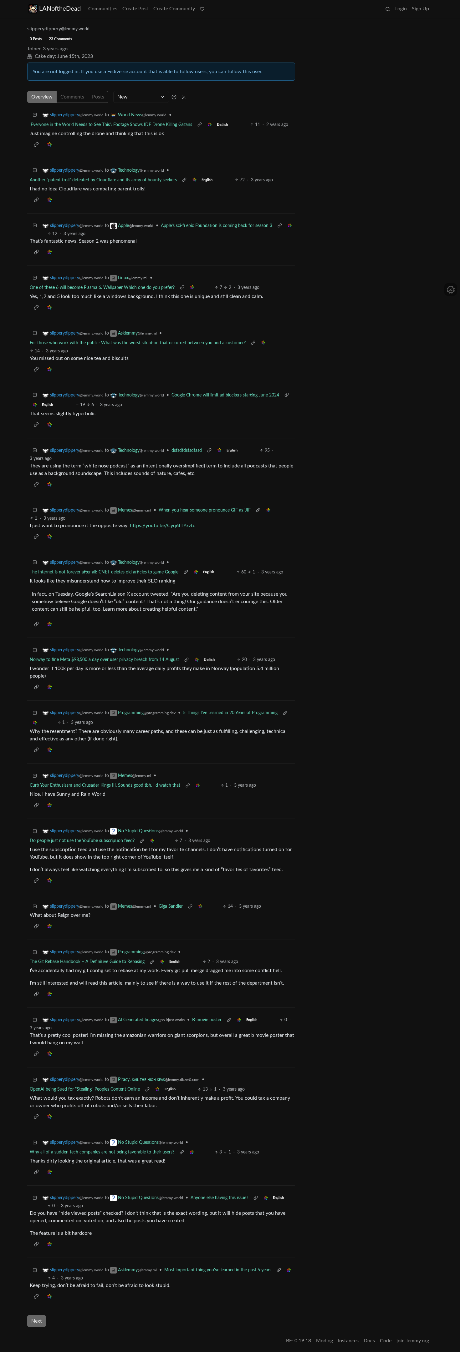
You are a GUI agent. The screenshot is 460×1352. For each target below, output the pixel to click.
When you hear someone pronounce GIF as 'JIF (205, 510)
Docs (369, 1340)
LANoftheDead (60, 9)
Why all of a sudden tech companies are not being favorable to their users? (102, 1152)
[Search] (388, 9)
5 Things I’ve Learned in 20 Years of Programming (230, 713)
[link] (210, 125)
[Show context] (200, 125)
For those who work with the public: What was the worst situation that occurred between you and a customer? (138, 343)
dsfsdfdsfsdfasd (186, 450)
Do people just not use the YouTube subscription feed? (82, 841)
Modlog (324, 1340)
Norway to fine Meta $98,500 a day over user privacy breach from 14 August (104, 660)
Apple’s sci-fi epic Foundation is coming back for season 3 (216, 226)
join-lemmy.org (412, 1340)
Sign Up (420, 8)
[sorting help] (173, 96)
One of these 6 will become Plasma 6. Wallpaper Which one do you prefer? (102, 287)
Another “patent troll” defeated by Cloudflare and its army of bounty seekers (103, 180)
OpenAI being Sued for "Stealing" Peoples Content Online (85, 1089)
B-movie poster (207, 1020)
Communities (102, 8)
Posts (98, 96)
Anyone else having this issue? (219, 1198)
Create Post (135, 8)
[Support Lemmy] (202, 9)
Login (401, 8)
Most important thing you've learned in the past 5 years (217, 1270)
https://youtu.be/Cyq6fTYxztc (162, 525)
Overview (42, 96)
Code (385, 1340)
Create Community (174, 8)
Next (36, 1321)
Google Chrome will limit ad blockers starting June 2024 (225, 395)
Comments (72, 96)
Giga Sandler (171, 906)
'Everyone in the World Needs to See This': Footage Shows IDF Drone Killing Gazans (111, 125)
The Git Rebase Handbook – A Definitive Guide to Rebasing (87, 962)
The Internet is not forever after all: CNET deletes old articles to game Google (104, 572)
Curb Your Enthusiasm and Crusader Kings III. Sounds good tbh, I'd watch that (105, 785)
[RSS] (183, 96)
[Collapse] (35, 115)
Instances (348, 1340)
